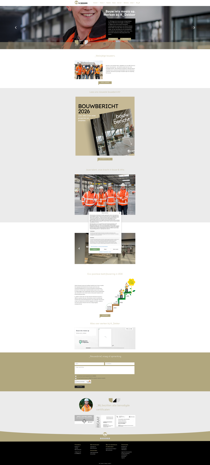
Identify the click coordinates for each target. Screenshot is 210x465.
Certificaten (124, 448)
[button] (119, 213)
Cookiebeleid (124, 455)
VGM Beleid (123, 449)
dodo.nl (102, 463)
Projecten (108, 2)
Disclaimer (123, 456)
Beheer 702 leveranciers (94, 246)
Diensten (95, 2)
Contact (132, 2)
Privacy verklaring (125, 453)
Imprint (123, 457)
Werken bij (126, 2)
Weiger (105, 249)
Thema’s (102, 2)
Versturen (79, 386)
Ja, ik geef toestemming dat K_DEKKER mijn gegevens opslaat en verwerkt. (91, 378)
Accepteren (95, 249)
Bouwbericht (124, 446)
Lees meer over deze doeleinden (103, 246)
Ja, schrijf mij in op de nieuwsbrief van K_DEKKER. (86, 376)
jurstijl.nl (109, 463)
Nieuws (114, 2)
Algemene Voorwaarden (126, 452)
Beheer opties (115, 249)
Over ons (119, 2)
